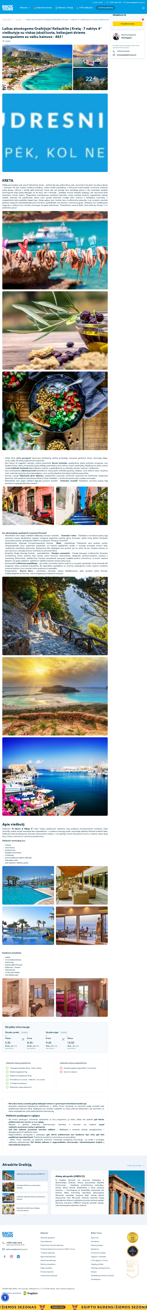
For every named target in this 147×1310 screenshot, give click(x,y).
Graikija (19, 20)
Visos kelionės (46, 1242)
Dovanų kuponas (47, 1272)
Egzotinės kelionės (48, 1257)
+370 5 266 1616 (14, 1243)
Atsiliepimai (95, 1279)
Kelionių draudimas (48, 1264)
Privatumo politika (98, 1253)
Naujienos (95, 1249)
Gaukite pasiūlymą (105, 8)
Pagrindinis (7, 20)
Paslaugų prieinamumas (100, 1268)
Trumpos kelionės (48, 1253)
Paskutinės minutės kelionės (52, 1245)
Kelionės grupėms (48, 1238)
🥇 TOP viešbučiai (84, 8)
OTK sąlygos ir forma (99, 1261)
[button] (5, 1297)
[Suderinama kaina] (143, 19)
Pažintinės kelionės (48, 1261)
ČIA (104, 205)
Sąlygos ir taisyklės (98, 1257)
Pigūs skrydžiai (46, 1268)
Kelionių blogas (97, 1245)
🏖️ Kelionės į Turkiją (64, 8)
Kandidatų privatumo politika (102, 1276)
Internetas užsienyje (49, 1276)
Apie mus (95, 1238)
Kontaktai (95, 1242)
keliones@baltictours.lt (16, 1249)
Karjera (93, 1272)
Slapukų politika (97, 1264)
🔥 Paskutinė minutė (43, 8)
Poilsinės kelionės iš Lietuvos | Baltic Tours (58, 1249)
